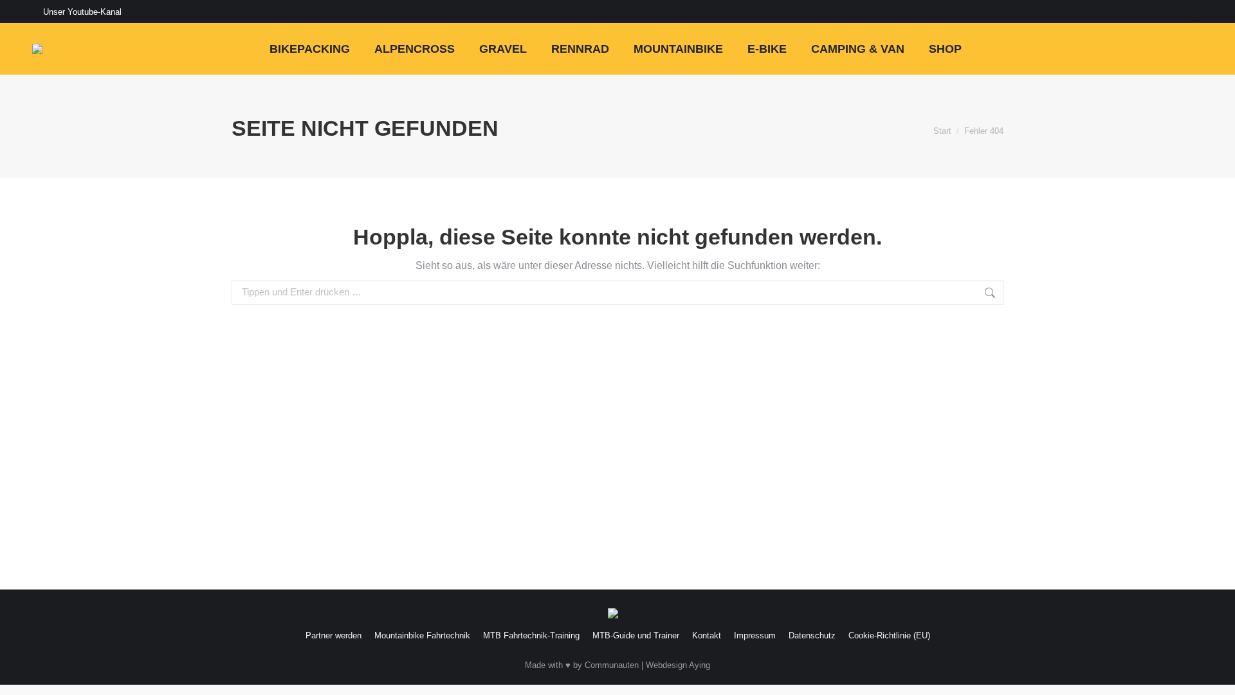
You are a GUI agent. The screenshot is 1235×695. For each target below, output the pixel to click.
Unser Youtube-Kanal (82, 12)
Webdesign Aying (678, 665)
